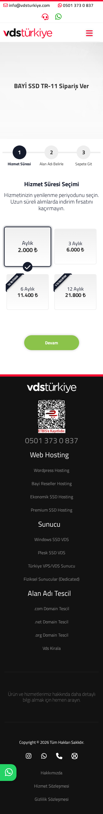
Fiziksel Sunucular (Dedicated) (51, 579)
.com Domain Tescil (51, 608)
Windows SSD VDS (51, 539)
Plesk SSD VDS (51, 552)
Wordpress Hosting (51, 470)
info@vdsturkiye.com (29, 5)
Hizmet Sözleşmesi (51, 786)
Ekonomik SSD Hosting (51, 496)
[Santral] (59, 756)
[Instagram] (28, 756)
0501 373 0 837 (78, 5)
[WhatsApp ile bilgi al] (58, 16)
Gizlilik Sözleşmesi (52, 799)
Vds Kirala (52, 648)
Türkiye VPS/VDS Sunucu (51, 566)
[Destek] (75, 756)
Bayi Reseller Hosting (52, 483)
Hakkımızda (51, 772)
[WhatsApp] (44, 756)
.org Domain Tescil (51, 635)
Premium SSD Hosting (51, 510)
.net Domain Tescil (51, 621)
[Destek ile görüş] (45, 17)
